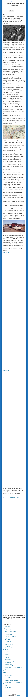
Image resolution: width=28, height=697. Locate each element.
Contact (5, 685)
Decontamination (9, 642)
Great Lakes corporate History (12, 633)
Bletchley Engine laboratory (11, 680)
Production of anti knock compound (13, 667)
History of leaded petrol (10, 636)
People (5, 669)
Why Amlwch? (8, 634)
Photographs (6, 638)
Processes (5, 649)
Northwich (7, 677)
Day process (8, 662)
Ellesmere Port (8, 675)
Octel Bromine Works (14, 4)
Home (7, 10)
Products (7, 654)
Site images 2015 (9, 647)
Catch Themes (17, 695)
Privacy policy (8, 687)
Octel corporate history (10, 631)
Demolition (7, 646)
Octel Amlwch (6, 626)
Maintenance (8, 659)
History (5, 628)
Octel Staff (7, 639)
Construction (8, 641)
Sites (4, 674)
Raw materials (8, 652)
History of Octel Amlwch (10, 629)
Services (7, 651)
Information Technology (10, 665)
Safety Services (8, 664)
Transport (5, 670)
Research (5, 684)
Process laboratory (9, 661)
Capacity (7, 657)
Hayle (6, 679)
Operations (7, 656)
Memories (5, 672)
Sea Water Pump (9, 644)
